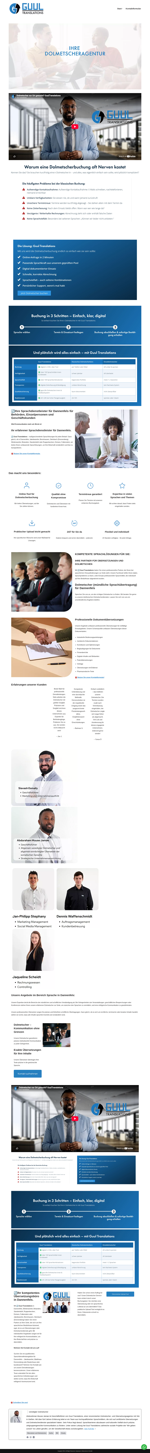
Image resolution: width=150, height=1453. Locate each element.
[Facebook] (27, 1437)
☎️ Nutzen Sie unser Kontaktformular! (89, 677)
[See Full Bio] (95, 1428)
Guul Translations (42, 1393)
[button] (122, 8)
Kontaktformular (133, 9)
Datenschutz (85, 1451)
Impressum (78, 1451)
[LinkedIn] (33, 1437)
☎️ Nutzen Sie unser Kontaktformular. (25, 453)
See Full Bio (89, 1429)
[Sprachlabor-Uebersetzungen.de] (26, 8)
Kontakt (90, 1451)
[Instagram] (30, 1437)
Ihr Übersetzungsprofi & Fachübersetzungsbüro (76, 1393)
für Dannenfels (108, 1393)
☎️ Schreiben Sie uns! (19, 1402)
